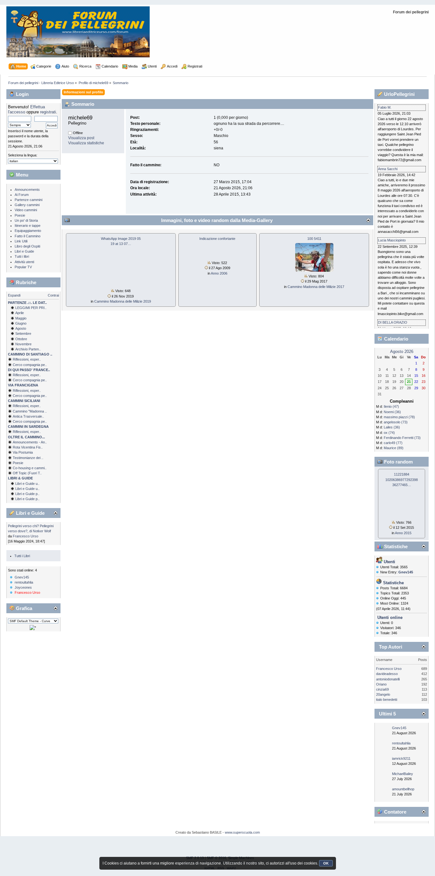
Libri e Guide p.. (27, 494)
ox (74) (389, 432)
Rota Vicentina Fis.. (28, 447)
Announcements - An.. (30, 442)
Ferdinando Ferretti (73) (402, 438)
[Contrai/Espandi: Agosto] (12, 328)
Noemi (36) (392, 412)
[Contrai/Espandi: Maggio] (12, 318)
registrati (48, 112)
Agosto (20, 328)
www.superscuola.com (242, 832)
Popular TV (23, 267)
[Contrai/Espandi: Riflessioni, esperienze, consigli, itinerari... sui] (10, 406)
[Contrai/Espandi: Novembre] (12, 344)
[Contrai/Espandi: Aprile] (12, 313)
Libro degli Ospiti (27, 246)
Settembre (23, 333)
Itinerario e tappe (27, 225)
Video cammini (26, 210)
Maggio (20, 318)
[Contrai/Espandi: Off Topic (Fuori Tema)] (10, 473)
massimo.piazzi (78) (399, 417)
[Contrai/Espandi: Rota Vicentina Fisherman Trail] (10, 447)
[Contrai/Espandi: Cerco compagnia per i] (10, 421)
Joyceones (23, 587)
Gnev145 (22, 577)
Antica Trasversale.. (28, 416)
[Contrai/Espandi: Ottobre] (12, 339)
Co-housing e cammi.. (29, 468)
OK (326, 863)
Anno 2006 (219, 273)
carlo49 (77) (393, 443)
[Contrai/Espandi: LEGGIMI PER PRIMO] (12, 308)
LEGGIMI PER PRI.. (30, 308)
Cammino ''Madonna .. (30, 411)
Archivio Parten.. (28, 349)
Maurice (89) (393, 448)
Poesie (20, 215)
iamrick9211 (401, 758)
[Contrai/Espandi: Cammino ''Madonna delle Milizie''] (10, 411)
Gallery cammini (27, 205)
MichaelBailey (402, 774)
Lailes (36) (392, 427)
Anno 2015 (403, 533)
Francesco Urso (25, 536)
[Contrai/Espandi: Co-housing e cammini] (10, 468)
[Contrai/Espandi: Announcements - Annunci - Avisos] (10, 442)
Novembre (23, 344)
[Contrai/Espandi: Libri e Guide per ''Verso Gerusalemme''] (12, 494)
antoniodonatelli (388, 679)
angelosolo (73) (396, 422)
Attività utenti (24, 262)
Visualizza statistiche (86, 143)
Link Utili (21, 241)
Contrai (53, 295)
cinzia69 (382, 689)
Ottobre (21, 339)
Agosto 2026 (401, 351)
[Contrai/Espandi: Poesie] (10, 463)
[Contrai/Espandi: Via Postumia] (10, 452)
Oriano (381, 684)
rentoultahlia (24, 582)
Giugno (20, 323)
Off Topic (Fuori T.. (27, 473)
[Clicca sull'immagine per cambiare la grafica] (33, 627)
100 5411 (314, 239)
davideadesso (387, 674)
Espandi (14, 295)
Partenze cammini (28, 200)
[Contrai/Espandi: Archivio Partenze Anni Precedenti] (12, 349)
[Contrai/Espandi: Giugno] (12, 323)
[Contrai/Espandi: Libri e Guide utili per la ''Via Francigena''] (12, 489)
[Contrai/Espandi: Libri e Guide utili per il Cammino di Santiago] (12, 483)
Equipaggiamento (28, 231)
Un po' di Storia (26, 220)
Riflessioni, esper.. (27, 359)
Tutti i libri (22, 256)
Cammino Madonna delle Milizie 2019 (122, 301)
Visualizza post (81, 138)
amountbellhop (403, 789)
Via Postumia (23, 452)
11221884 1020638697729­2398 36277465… (401, 479)
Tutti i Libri (22, 556)
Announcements (27, 189)
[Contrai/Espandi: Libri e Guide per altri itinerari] (12, 499)
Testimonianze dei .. (28, 458)
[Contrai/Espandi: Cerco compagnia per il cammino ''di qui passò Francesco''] (10, 380)
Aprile (19, 313)
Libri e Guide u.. (27, 483)
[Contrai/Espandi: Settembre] (12, 333)
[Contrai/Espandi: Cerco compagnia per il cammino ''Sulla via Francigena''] (10, 396)
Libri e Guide (24, 251)
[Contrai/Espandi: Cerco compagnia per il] (10, 365)
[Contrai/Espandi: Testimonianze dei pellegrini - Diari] (10, 458)
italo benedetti (386, 699)
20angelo (383, 694)
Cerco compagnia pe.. (30, 365)
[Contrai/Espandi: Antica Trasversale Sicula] (10, 416)
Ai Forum (22, 195)
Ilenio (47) (391, 406)
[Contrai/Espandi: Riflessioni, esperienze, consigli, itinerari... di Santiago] (10, 359)
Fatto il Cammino (27, 236)
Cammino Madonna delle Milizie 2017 (316, 287)
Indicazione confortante (217, 239)
